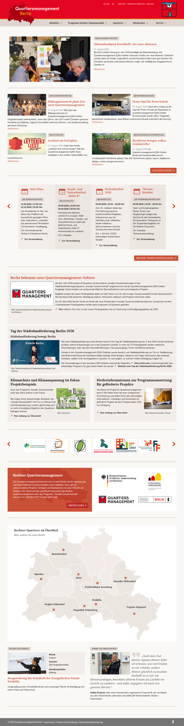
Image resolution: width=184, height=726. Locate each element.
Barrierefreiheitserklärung (91, 722)
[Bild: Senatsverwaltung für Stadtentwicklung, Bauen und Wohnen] (31, 293)
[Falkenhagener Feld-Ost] (126, 445)
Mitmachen (139, 23)
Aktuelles (54, 23)
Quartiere (118, 23)
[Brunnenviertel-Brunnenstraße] (57, 445)
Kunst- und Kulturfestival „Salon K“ (77, 192)
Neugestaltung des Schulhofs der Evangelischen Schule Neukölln (43, 679)
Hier (61, 309)
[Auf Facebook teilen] (173, 722)
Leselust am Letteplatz (62, 140)
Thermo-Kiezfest (148, 190)
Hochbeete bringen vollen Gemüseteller (149, 142)
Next (174, 206)
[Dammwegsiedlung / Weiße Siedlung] (80, 445)
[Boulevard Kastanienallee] (34, 445)
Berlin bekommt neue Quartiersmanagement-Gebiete (52, 278)
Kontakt (122, 4)
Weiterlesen (99, 69)
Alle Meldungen (162, 170)
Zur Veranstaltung (33, 239)
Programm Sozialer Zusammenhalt (86, 23)
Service (160, 23)
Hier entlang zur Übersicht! (27, 416)
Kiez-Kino (36, 189)
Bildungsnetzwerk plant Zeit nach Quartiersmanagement (66, 103)
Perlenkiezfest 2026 (114, 190)
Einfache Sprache (136, 4)
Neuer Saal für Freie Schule (150, 101)
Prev (9, 206)
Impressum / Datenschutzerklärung (60, 722)
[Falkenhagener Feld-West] (149, 445)
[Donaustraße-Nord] (103, 445)
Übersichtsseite (142, 363)
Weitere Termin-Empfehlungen (155, 258)
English (150, 4)
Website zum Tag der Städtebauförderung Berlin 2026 (144, 366)
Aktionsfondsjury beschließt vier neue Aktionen (125, 44)
